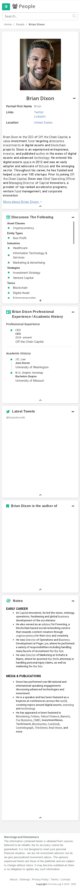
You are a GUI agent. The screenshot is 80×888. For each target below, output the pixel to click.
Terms (54, 879)
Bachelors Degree (26, 376)
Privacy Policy (40, 879)
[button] (40, 217)
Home (8, 24)
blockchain (58, 145)
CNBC (37, 720)
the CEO (28, 137)
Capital (44, 183)
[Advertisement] (40, 775)
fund (31, 141)
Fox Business (24, 720)
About (13, 879)
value (6, 141)
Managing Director (21, 183)
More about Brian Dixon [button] (21, 202)
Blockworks (39, 724)
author (40, 153)
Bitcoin (44, 166)
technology (41, 157)
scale (17, 174)
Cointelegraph (24, 727)
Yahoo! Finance (50, 716)
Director (31, 639)
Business (64, 639)
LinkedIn (40, 116)
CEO (18, 333)
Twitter (39, 112)
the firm (59, 651)
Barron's (65, 716)
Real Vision (55, 727)
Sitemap (25, 879)
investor (8, 153)
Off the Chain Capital (53, 137)
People (20, 24)
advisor (46, 624)
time (48, 635)
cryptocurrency (25, 635)
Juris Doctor (22, 363)
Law (45, 643)
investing (68, 704)
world (63, 700)
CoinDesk (54, 724)
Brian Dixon (10, 137)
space (27, 162)
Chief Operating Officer (59, 178)
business (63, 616)
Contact (65, 879)
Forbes (35, 716)
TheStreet (41, 727)
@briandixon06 (15, 417)
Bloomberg (23, 716)
